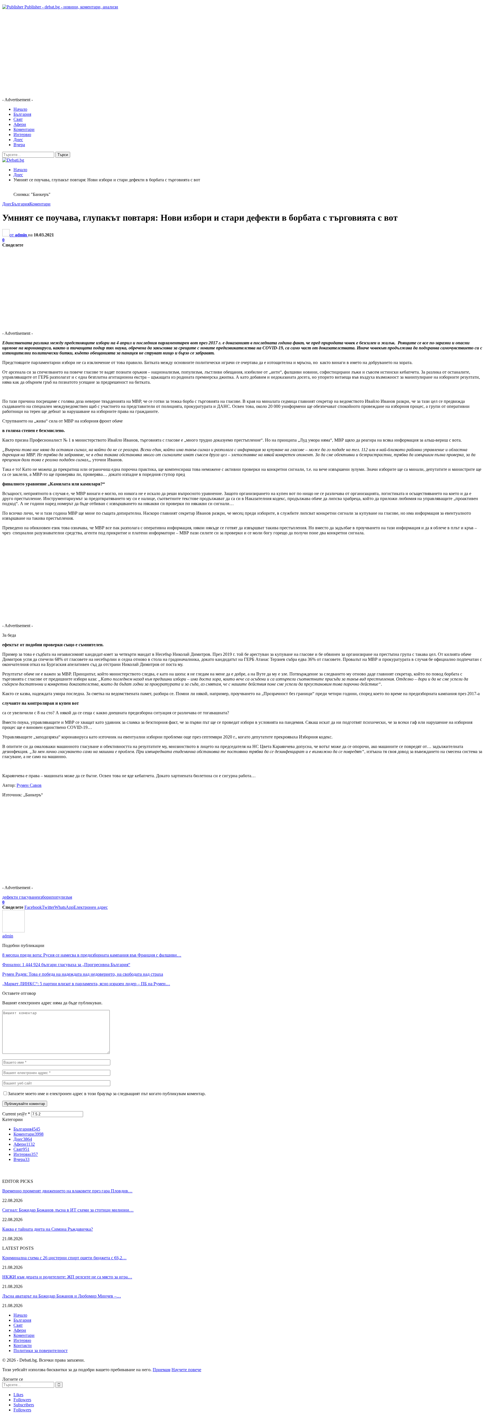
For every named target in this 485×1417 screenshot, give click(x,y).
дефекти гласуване (20, 897)
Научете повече (186, 1369)
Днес (18, 139)
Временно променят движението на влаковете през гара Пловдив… (67, 1190)
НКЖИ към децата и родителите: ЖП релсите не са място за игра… (67, 1276)
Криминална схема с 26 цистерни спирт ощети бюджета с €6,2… (64, 1257)
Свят (18, 119)
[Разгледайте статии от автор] (13, 930)
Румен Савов (29, 785)
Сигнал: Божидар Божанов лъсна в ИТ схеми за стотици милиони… (68, 1210)
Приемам (161, 1369)
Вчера (19, 144)
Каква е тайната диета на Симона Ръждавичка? (47, 1229)
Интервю (22, 134)
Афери (19, 124)
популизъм (61, 897)
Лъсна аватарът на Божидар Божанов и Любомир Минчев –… (61, 1296)
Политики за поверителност (40, 1350)
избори (44, 897)
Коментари (24, 129)
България (22, 114)
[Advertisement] (170, 53)
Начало (20, 109)
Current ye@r (16, 1113)
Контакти (22, 1345)
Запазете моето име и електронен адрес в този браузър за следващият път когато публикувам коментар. (107, 1093)
